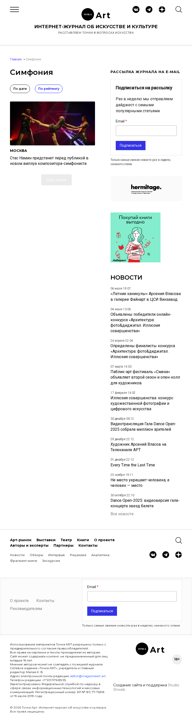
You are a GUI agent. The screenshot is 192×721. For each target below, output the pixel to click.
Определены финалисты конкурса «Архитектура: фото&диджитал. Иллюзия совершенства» (142, 351)
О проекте (104, 540)
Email (120, 121)
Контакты (88, 545)
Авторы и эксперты (29, 545)
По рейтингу (48, 89)
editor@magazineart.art (88, 676)
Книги (83, 540)
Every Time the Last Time (132, 465)
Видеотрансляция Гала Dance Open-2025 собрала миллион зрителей (143, 426)
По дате (20, 89)
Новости (17, 555)
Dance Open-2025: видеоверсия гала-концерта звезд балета (145, 503)
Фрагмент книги (23, 561)
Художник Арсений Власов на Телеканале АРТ (138, 447)
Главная (16, 59)
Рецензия (78, 555)
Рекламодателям (26, 608)
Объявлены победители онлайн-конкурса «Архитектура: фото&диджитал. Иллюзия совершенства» (140, 322)
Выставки (46, 540)
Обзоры (36, 555)
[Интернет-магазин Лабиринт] (135, 261)
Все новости (122, 514)
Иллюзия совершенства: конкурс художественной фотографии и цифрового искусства (141, 403)
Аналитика (100, 555)
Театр (66, 540)
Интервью (56, 555)
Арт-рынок (21, 540)
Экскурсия (51, 561)
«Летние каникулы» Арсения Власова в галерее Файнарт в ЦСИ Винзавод (145, 296)
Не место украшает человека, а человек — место (139, 483)
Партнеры (64, 545)
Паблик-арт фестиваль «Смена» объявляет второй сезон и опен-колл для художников (145, 377)
